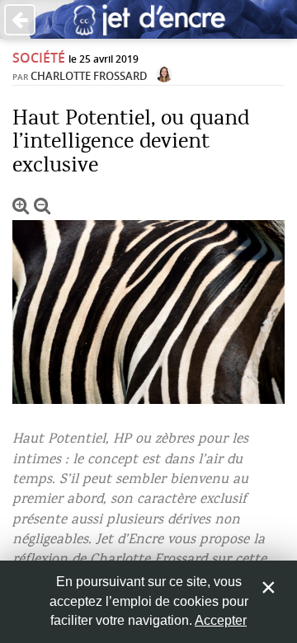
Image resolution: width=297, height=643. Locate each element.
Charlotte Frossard (89, 75)
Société (38, 58)
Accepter (221, 620)
